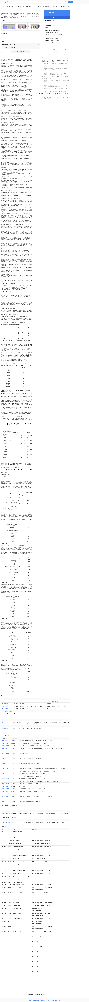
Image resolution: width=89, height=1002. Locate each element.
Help (60, 1000)
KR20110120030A (5, 798)
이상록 (49, 22)
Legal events (61, 49)
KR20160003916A (5, 791)
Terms (49, 1000)
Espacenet (52, 52)
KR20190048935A (5, 781)
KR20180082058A (5, 788)
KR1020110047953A (6, 813)
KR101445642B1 (5, 750)
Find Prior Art (57, 17)
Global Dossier (57, 52)
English (53, 20)
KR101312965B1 (5, 740)
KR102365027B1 (5, 773)
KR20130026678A (5, 796)
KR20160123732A (5, 745)
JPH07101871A (5, 701)
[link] (6, 36)
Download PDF (49, 17)
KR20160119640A (5, 722)
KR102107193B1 (5, 760)
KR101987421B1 (5, 748)
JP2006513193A (5, 706)
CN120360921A (5, 728)
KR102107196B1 (5, 801)
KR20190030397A (5, 783)
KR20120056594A (5, 743)
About (30, 1000)
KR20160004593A (5, 793)
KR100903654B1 (5, 763)
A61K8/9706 (5, 36)
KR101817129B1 (5, 755)
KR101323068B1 (5, 776)
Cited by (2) (56, 49)
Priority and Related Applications (55, 51)
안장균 (52, 22)
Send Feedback (36, 1000)
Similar (63, 17)
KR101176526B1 (5, 758)
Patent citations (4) (50, 49)
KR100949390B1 (5, 771)
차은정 (55, 22)
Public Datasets (43, 1000)
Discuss (62, 52)
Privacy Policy (54, 1000)
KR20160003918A (5, 778)
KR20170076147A (5, 753)
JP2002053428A (5, 703)
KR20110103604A (5, 786)
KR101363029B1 (5, 768)
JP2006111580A (5, 708)
